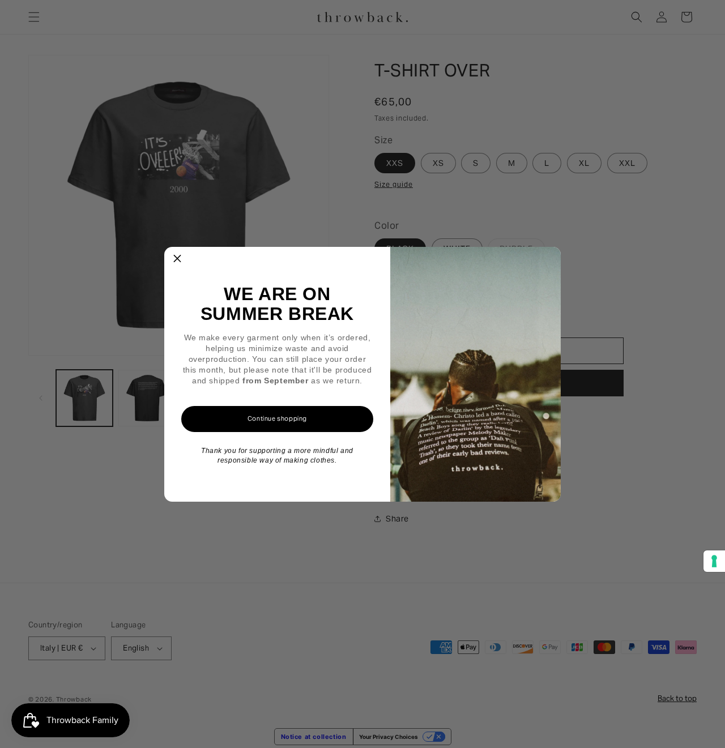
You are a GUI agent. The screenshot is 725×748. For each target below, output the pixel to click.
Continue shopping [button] (277, 418)
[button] (177, 259)
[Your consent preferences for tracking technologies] (714, 561)
